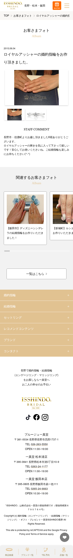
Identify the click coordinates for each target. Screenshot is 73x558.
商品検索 (9, 554)
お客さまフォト (22, 15)
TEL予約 (46, 554)
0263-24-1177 (39, 466)
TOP (6, 15)
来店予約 (57, 8)
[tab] (7, 251)
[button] (14, 114)
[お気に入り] (63, 539)
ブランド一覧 (27, 554)
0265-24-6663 (39, 488)
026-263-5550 (39, 444)
